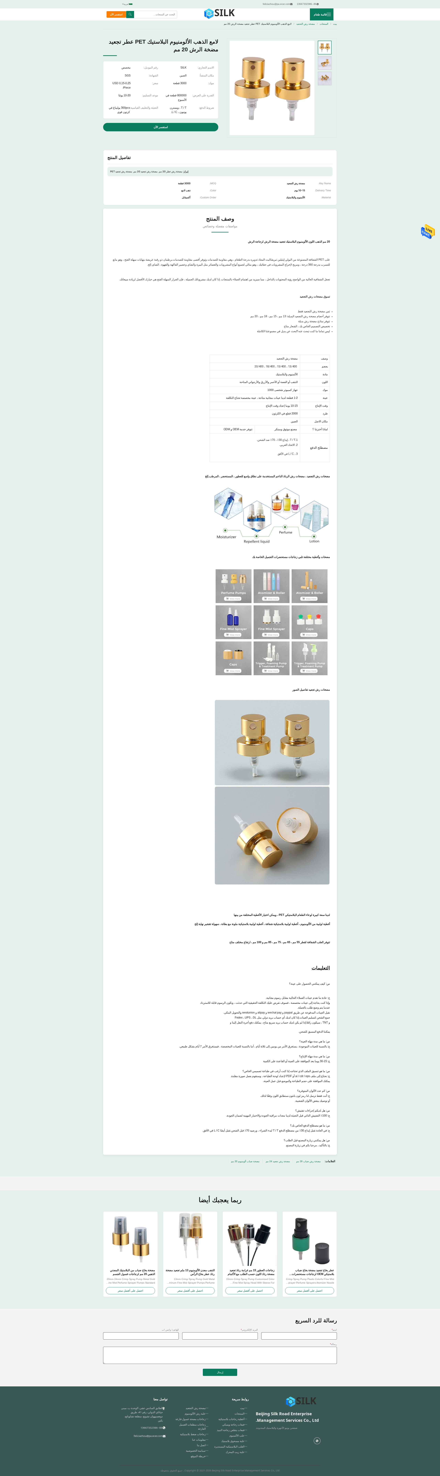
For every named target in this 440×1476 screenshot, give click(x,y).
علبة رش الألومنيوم (195, 1413)
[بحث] (130, 14)
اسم (334, 1330)
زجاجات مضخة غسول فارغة (190, 1419)
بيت (335, 23)
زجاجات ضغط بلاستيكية (193, 1434)
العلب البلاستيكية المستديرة (229, 1446)
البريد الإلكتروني (249, 1330)
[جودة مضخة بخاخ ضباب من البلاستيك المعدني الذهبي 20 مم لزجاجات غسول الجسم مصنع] (130, 1239)
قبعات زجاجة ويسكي (233, 1424)
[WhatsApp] (317, 1440)
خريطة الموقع (198, 1456)
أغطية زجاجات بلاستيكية (231, 1419)
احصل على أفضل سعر (309, 1290)
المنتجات (324, 23)
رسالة (333, 1344)
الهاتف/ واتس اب (170, 1330)
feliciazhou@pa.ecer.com (148, 1436)
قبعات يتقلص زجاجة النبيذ (230, 1430)
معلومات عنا (199, 1439)
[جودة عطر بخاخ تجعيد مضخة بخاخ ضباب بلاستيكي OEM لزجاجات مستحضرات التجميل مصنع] (310, 1239)
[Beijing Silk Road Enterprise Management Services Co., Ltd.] (220, 14)
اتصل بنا (201, 1445)
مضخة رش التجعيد (305, 23)
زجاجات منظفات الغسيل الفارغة (192, 1426)
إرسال (220, 1372)
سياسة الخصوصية (196, 1450)
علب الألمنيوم (236, 1435)
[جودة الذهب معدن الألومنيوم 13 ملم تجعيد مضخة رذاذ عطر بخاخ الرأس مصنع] (190, 1239)
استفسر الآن (116, 14)
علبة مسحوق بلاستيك (232, 1441)
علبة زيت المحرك (235, 1452)
